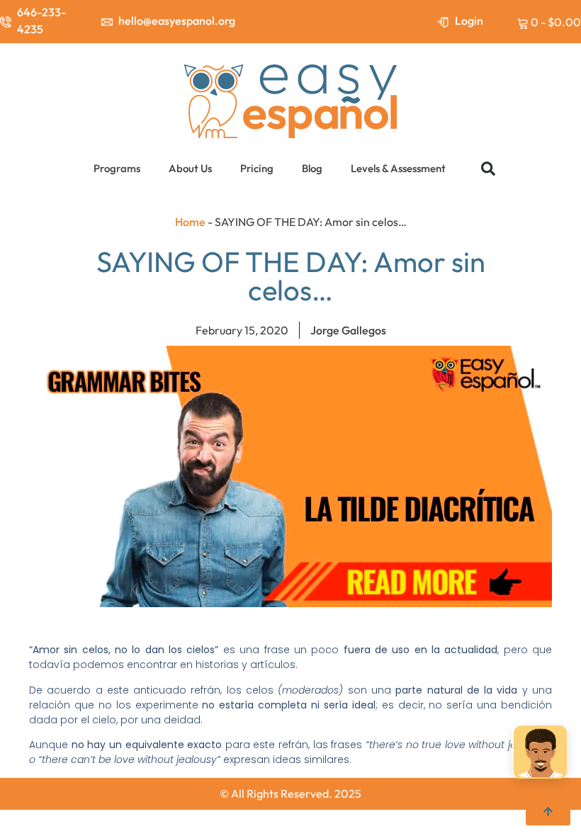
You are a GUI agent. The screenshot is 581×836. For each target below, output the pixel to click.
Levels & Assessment (398, 168)
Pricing (256, 168)
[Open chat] (540, 752)
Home (190, 222)
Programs (117, 168)
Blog (312, 168)
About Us (190, 168)
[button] (488, 168)
